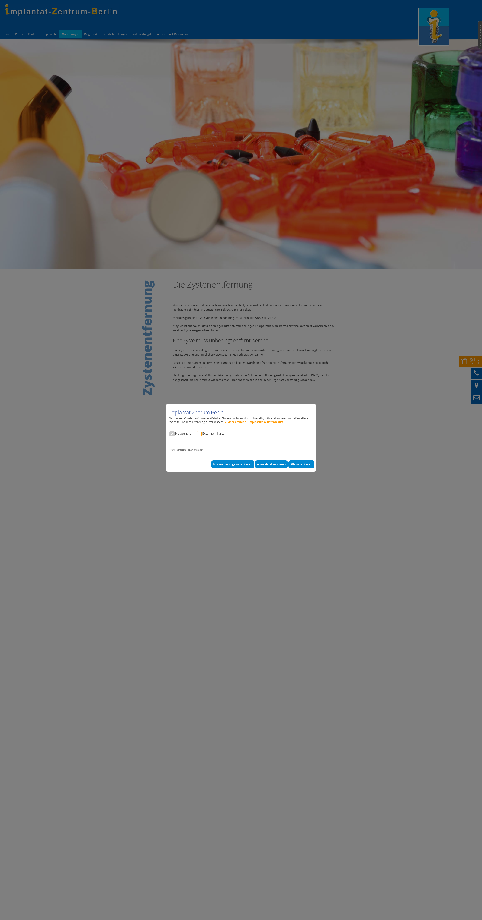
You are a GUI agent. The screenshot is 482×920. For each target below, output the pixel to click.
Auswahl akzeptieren (271, 464)
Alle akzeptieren (301, 464)
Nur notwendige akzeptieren (232, 464)
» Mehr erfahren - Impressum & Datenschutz (254, 422)
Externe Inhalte (213, 433)
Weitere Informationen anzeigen (186, 449)
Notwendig (183, 433)
